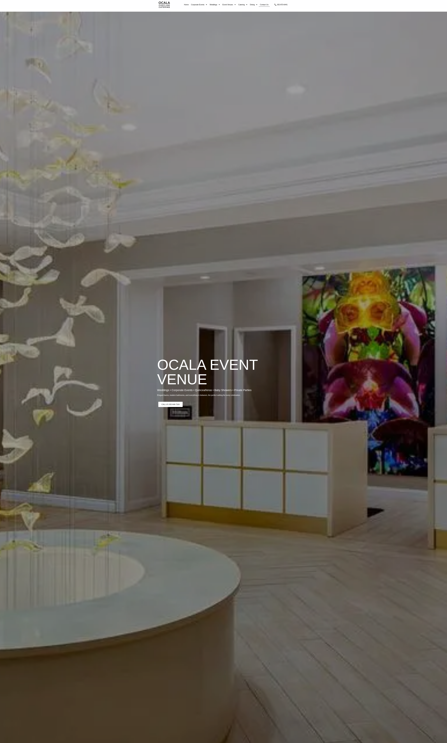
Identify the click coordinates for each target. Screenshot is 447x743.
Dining (252, 5)
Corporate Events (197, 5)
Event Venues (227, 5)
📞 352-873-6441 (281, 5)
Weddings (213, 5)
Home (186, 5)
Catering (241, 5)
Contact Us (264, 5)
